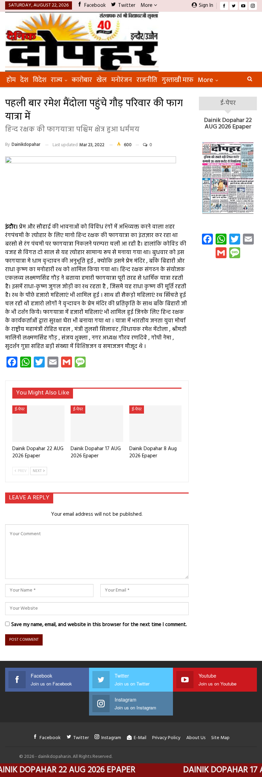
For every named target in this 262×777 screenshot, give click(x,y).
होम (11, 80)
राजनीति (146, 80)
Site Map (220, 738)
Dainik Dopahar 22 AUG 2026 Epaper (228, 123)
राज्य (56, 80)
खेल (102, 80)
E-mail (140, 738)
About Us (195, 738)
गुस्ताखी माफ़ (177, 80)
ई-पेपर (20, 409)
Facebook (95, 5)
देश (24, 80)
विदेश (39, 80)
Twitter (126, 5)
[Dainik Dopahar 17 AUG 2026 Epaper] (97, 423)
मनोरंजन (121, 80)
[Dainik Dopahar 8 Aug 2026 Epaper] (155, 423)
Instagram (111, 738)
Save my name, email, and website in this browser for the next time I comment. (99, 625)
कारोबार (82, 80)
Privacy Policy (166, 738)
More (147, 5)
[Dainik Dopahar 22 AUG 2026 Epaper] (38, 423)
